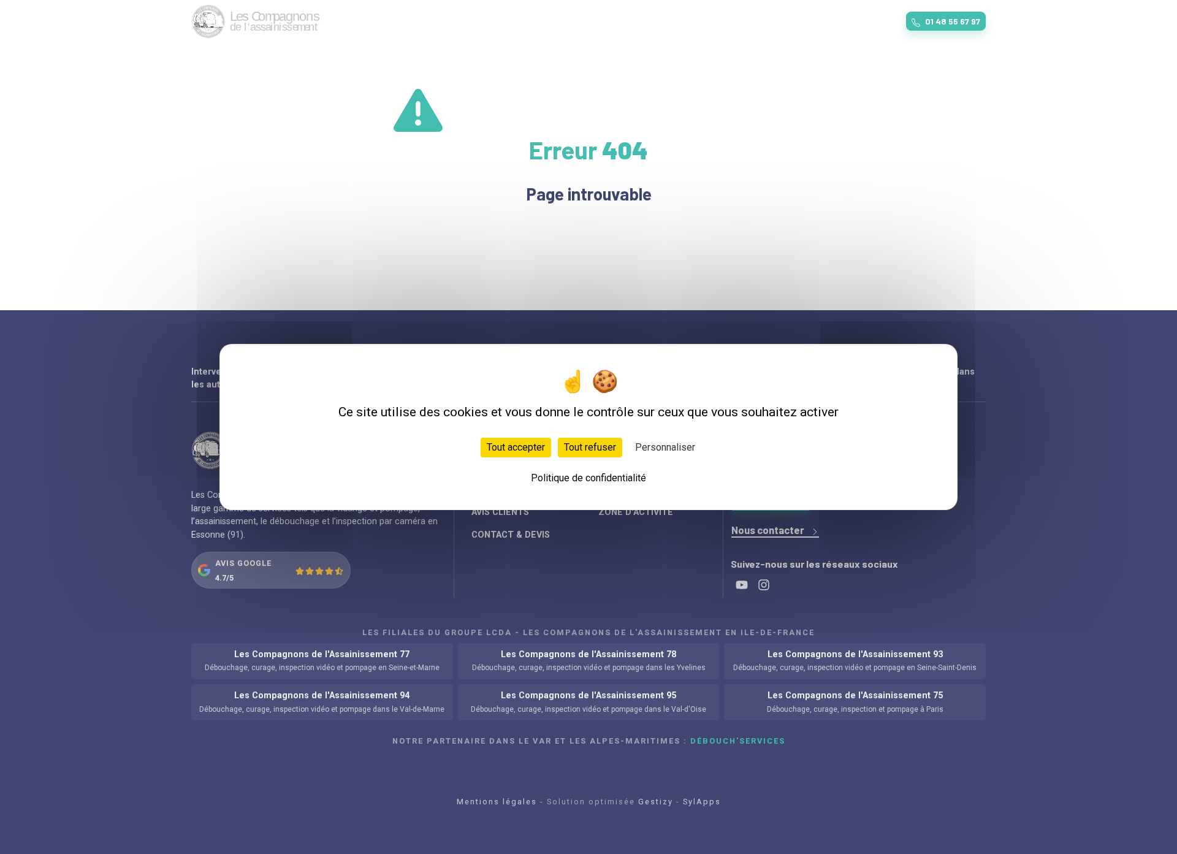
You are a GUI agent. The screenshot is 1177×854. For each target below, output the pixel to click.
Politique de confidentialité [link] (588, 478)
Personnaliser (665, 447)
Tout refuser (590, 447)
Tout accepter (516, 447)
